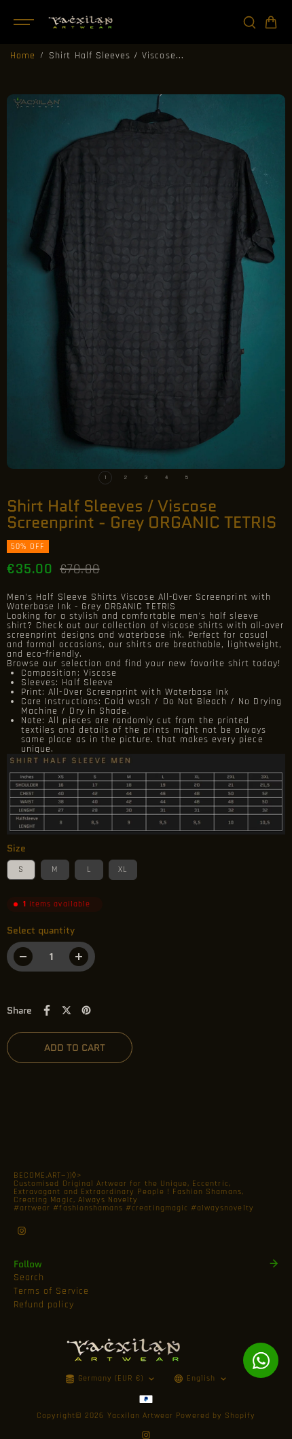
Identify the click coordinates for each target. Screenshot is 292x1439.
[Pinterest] (86, 1010)
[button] (271, 22)
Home (22, 55)
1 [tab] (106, 477)
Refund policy (44, 1304)
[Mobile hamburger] (25, 22)
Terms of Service (51, 1291)
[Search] (249, 22)
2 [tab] (125, 477)
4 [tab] (166, 477)
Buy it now (208, 1047)
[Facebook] (47, 1010)
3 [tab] (146, 477)
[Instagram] (22, 1231)
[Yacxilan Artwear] (81, 22)
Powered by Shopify (215, 1416)
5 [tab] (186, 477)
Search (29, 1277)
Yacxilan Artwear (140, 1416)
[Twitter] (66, 1010)
